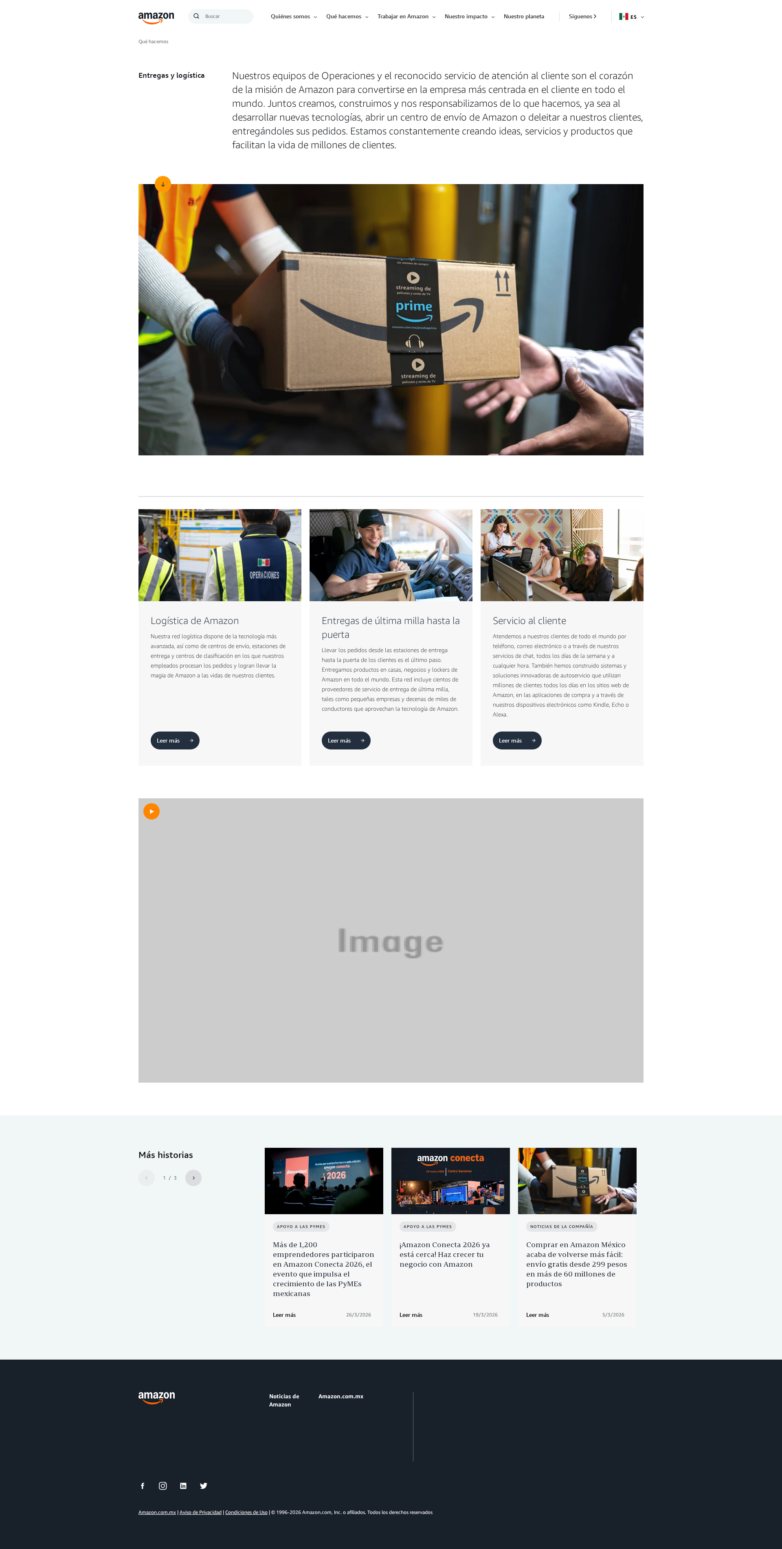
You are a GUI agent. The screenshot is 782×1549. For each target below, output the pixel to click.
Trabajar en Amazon (403, 16)
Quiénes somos (290, 16)
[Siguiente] (193, 1178)
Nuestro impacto (466, 16)
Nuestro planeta (524, 16)
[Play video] (151, 811)
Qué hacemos (343, 16)
